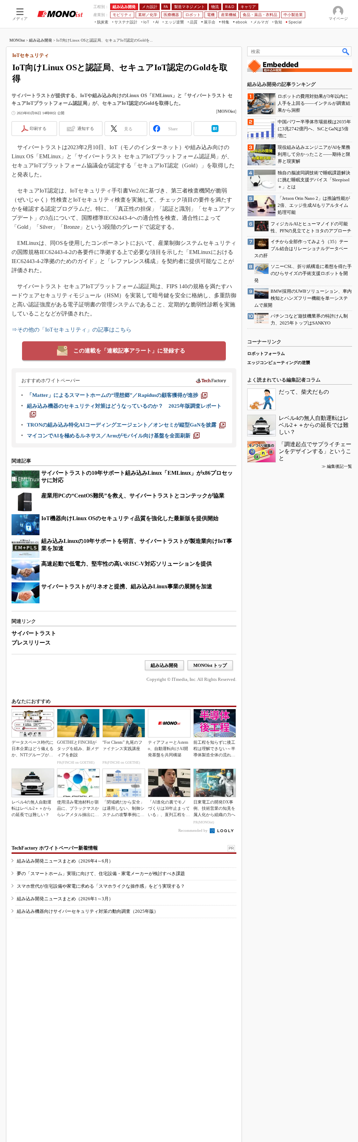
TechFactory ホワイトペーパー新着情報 (55, 848)
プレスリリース (31, 643)
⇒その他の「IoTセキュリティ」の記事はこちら (71, 330)
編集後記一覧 (339, 466)
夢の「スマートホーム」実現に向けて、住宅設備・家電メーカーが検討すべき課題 (101, 873)
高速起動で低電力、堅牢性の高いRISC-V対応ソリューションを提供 (126, 564)
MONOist (17, 40)
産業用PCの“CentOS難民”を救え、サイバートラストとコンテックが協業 (132, 496)
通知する (85, 128)
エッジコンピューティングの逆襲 (278, 362)
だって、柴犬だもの (304, 392)
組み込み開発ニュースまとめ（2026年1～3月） (65, 898)
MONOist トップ (210, 665)
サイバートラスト (34, 633)
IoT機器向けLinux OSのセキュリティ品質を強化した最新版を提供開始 (130, 518)
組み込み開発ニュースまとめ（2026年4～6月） (65, 861)
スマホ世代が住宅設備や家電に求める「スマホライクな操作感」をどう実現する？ (101, 886)
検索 (346, 51)
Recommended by (193, 830)
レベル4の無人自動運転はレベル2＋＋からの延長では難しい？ (314, 425)
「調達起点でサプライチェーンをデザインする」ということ (315, 451)
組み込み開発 (40, 40)
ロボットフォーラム (266, 353)
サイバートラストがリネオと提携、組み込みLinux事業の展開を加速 (126, 586)
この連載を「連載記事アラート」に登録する (129, 351)
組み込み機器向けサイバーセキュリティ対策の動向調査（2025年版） (87, 911)
